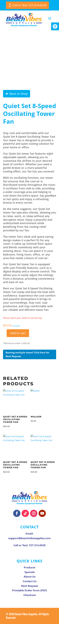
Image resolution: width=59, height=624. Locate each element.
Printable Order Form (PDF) (29, 590)
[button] (55, 26)
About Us (29, 576)
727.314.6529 (37, 545)
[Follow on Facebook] (16, 513)
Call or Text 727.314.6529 (29, 5)
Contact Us (29, 581)
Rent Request (29, 586)
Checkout (29, 595)
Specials (30, 572)
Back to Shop (18, 94)
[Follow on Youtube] (42, 513)
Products (29, 567)
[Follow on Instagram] (33, 513)
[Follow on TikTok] (25, 513)
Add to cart (18, 333)
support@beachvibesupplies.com (29, 538)
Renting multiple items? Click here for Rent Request (27, 354)
